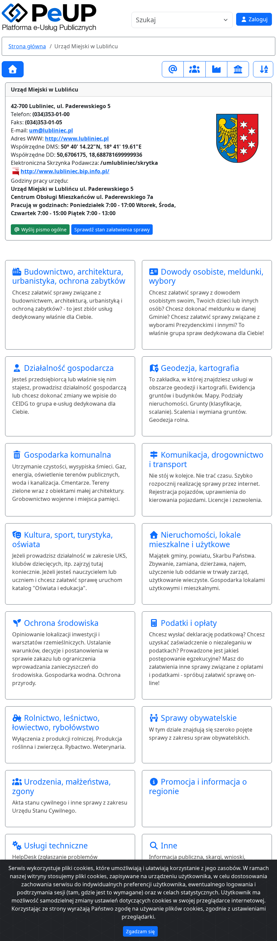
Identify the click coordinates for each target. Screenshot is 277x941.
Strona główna (27, 46)
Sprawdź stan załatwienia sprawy (112, 229)
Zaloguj (257, 19)
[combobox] (178, 20)
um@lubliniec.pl (51, 130)
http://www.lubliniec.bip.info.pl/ (65, 171)
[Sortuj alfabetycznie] (263, 69)
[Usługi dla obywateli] (194, 69)
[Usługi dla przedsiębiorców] (216, 69)
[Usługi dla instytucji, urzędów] (238, 69)
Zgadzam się (140, 931)
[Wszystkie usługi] (13, 69)
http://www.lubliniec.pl (77, 138)
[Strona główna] (49, 17)
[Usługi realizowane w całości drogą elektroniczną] (173, 69)
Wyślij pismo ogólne (43, 229)
